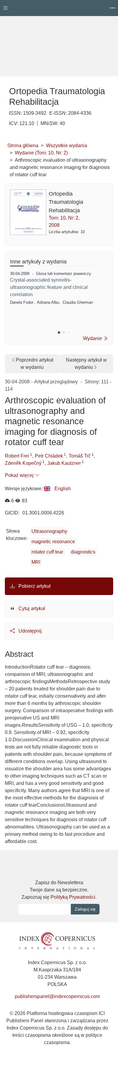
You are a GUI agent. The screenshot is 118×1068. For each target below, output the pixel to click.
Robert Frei (17, 455)
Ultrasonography (49, 531)
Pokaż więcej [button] (20, 475)
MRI (35, 562)
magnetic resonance (53, 541)
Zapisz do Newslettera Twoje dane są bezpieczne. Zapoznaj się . (59, 890)
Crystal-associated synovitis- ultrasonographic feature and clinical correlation (49, 287)
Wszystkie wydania (66, 145)
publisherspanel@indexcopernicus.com (57, 996)
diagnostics (83, 551)
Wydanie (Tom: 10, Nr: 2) (41, 152)
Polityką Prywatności (73, 897)
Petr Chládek (49, 455)
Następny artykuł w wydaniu (86, 363)
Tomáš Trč (80, 455)
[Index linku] (57, 940)
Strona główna (22, 145)
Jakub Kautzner (64, 463)
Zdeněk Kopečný (23, 463)
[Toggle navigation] (5, 8)
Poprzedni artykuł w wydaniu (34, 363)
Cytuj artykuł (31, 608)
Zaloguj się (85, 909)
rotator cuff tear (47, 551)
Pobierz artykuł (34, 586)
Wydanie (93, 338)
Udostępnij (29, 630)
